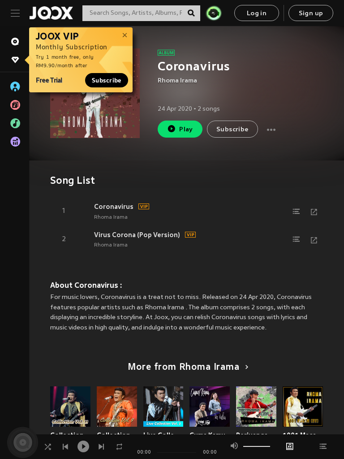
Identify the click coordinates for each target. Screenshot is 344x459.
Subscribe (106, 80)
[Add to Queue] (296, 212)
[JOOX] (51, 13)
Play (186, 129)
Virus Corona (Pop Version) (137, 234)
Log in (257, 13)
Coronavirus (113, 206)
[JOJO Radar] (214, 13)
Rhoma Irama (177, 81)
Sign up (311, 13)
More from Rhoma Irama (183, 367)
